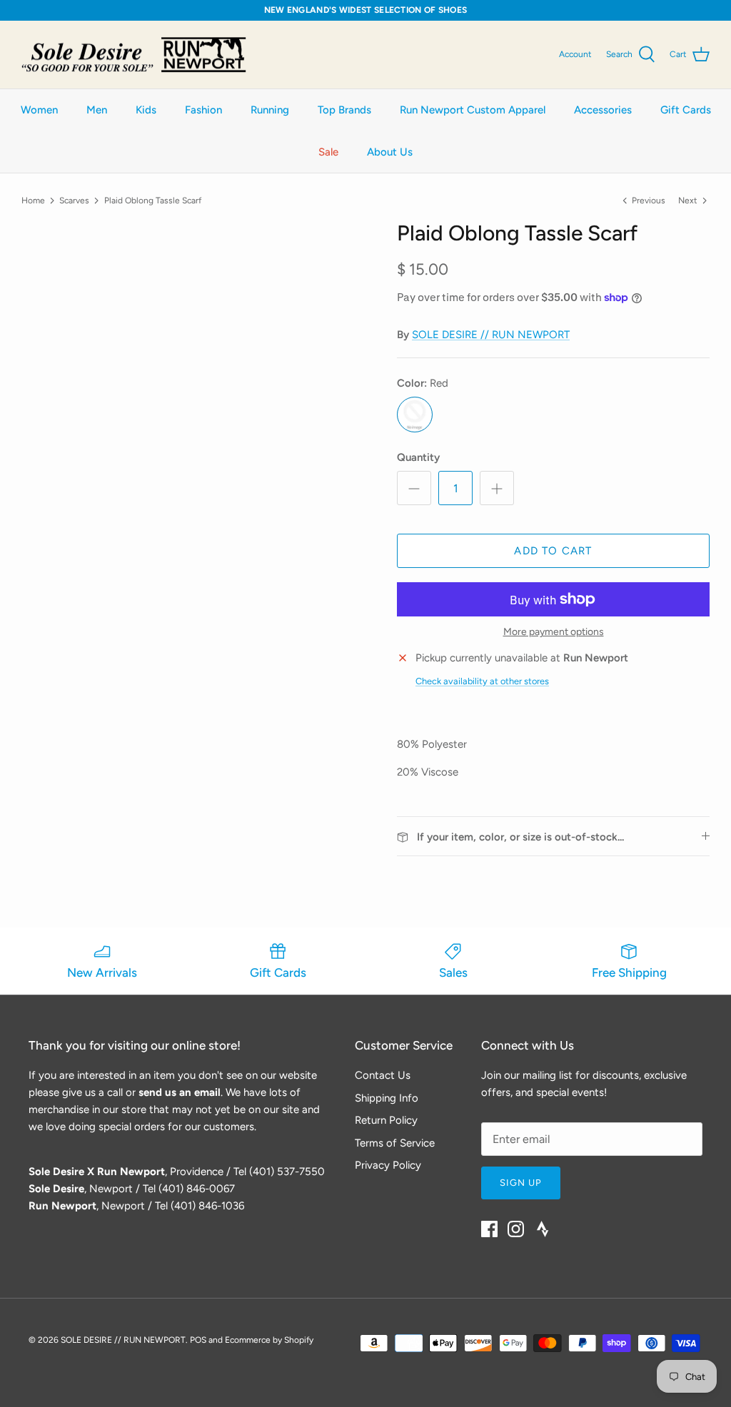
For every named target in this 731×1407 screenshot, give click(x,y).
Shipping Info (386, 1098)
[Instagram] (516, 1229)
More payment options (553, 632)
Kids (146, 109)
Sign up (521, 1182)
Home (33, 200)
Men (96, 109)
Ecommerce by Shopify (269, 1340)
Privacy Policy (388, 1165)
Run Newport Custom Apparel (472, 109)
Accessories (603, 109)
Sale (328, 152)
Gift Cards (685, 109)
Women (39, 109)
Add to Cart (553, 550)
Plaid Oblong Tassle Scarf (152, 200)
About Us (390, 152)
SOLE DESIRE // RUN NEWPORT (491, 334)
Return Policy (386, 1120)
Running (270, 109)
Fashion (203, 109)
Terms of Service (395, 1143)
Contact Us (382, 1075)
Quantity (418, 457)
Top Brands (344, 109)
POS (198, 1340)
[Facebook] (489, 1229)
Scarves (74, 200)
